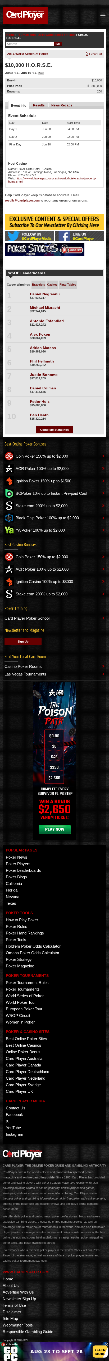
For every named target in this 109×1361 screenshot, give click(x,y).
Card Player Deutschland (27, 1071)
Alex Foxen (40, 334)
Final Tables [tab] (68, 284)
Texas (11, 903)
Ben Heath (39, 415)
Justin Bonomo (44, 375)
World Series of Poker (25, 995)
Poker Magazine (20, 966)
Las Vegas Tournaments (25, 674)
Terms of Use (14, 1305)
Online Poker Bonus (23, 1052)
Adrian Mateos (43, 348)
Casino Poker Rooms (23, 666)
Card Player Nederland (25, 1078)
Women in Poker (20, 1022)
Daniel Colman (43, 388)
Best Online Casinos (23, 1045)
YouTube (13, 1127)
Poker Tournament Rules (27, 982)
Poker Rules (16, 926)
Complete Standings (54, 429)
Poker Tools (16, 939)
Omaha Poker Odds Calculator (32, 953)
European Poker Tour (24, 1009)
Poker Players (18, 863)
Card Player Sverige (23, 1085)
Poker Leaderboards (23, 870)
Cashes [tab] (52, 284)
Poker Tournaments (23, 989)
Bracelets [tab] (38, 284)
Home (10, 34)
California (14, 883)
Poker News (16, 857)
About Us (11, 1285)
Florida (11, 890)
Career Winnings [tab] (18, 284)
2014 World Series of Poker (56, 34)
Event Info (18, 105)
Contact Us (15, 1108)
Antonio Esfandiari (47, 321)
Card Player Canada (23, 1065)
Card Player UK (19, 1091)
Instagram (14, 1134)
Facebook (14, 1114)
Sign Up (23, 641)
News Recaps (61, 105)
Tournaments (26, 34)
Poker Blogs (16, 877)
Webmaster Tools (18, 1325)
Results (39, 105)
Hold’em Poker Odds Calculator (33, 946)
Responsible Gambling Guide (28, 1331)
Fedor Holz (39, 401)
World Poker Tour (21, 1002)
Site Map (10, 1318)
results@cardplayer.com (22, 200)
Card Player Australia (24, 1058)
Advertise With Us (18, 1292)
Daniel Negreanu (45, 294)
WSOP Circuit (18, 1015)
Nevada (12, 896)
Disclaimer (12, 1312)
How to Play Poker (22, 920)
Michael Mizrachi (45, 307)
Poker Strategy (19, 959)
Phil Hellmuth (42, 361)
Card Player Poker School (26, 618)
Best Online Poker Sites (26, 1038)
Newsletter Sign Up (19, 1298)
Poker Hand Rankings (25, 933)
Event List (95, 54)
